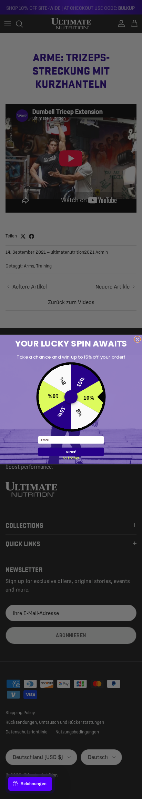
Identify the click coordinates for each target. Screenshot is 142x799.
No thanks (71, 458)
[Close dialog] (137, 339)
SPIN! (71, 451)
